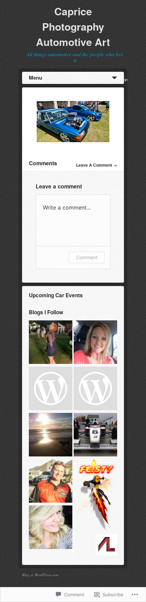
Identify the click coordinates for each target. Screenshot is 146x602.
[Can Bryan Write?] (50, 435)
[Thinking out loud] (50, 342)
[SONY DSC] (73, 140)
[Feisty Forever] (95, 496)
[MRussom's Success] (95, 342)
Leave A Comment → (96, 165)
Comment (86, 257)
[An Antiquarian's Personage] (50, 527)
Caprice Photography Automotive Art (73, 26)
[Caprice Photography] (50, 389)
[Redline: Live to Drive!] (95, 435)
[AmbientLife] (106, 545)
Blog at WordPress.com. (40, 574)
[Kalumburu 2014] (95, 389)
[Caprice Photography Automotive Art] (50, 481)
